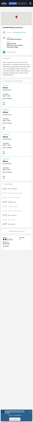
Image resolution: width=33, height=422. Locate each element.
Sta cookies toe (15, 419)
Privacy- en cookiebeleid (14, 415)
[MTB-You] (4, 3)
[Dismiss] (30, 411)
